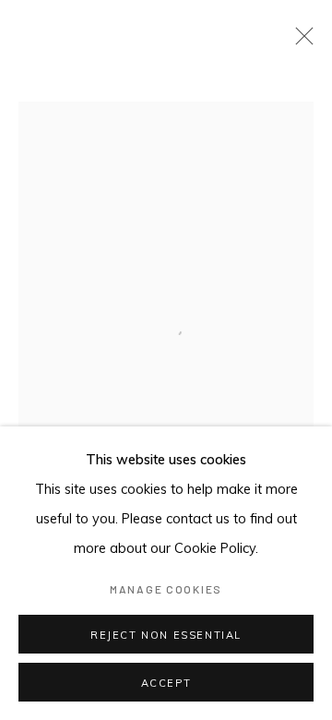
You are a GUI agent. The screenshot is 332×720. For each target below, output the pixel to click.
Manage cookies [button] (166, 588)
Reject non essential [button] (166, 635)
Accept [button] (166, 683)
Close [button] (300, 41)
